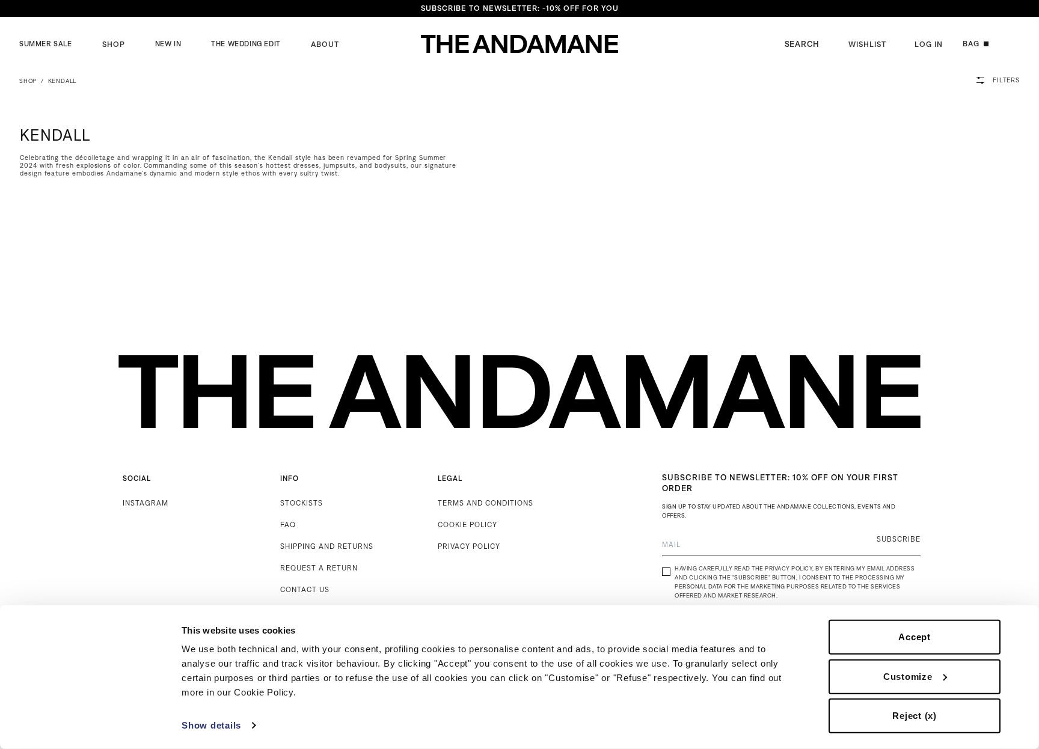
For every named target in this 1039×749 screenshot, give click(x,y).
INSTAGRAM (145, 502)
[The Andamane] (519, 44)
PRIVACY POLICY (469, 546)
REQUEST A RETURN (319, 567)
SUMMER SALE (45, 44)
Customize (908, 676)
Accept (914, 637)
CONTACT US (304, 589)
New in (168, 44)
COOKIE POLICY (467, 524)
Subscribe (899, 538)
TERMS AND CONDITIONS (485, 502)
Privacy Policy (788, 568)
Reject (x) (914, 716)
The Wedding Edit (246, 44)
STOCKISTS (301, 502)
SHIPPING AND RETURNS (326, 546)
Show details (211, 725)
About (325, 44)
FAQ (288, 524)
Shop (113, 44)
